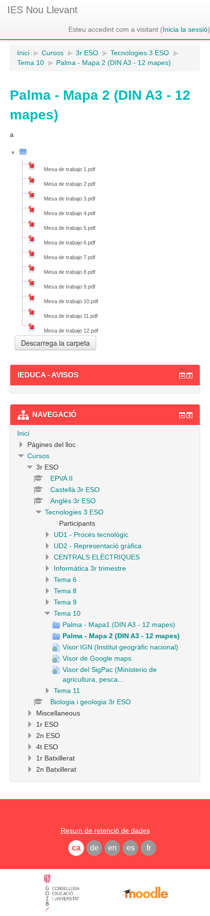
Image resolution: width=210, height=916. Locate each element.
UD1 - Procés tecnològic (91, 534)
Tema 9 (65, 602)
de (94, 848)
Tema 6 (65, 579)
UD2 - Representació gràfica (98, 546)
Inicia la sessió (185, 29)
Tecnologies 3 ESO (74, 512)
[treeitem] (105, 433)
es (130, 848)
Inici (23, 433)
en (112, 848)
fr (149, 848)
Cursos (38, 456)
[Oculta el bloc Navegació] (182, 415)
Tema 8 (65, 591)
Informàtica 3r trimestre (90, 568)
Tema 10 (67, 613)
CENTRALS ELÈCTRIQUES (97, 557)
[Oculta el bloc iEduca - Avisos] (182, 376)
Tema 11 (67, 690)
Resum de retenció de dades (105, 830)
